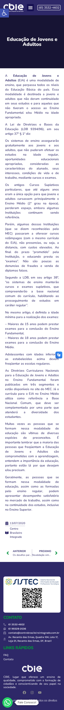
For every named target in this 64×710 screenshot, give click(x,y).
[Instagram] (32, 692)
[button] (4, 13)
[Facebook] (24, 692)
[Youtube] (39, 692)
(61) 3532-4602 (49, 7)
